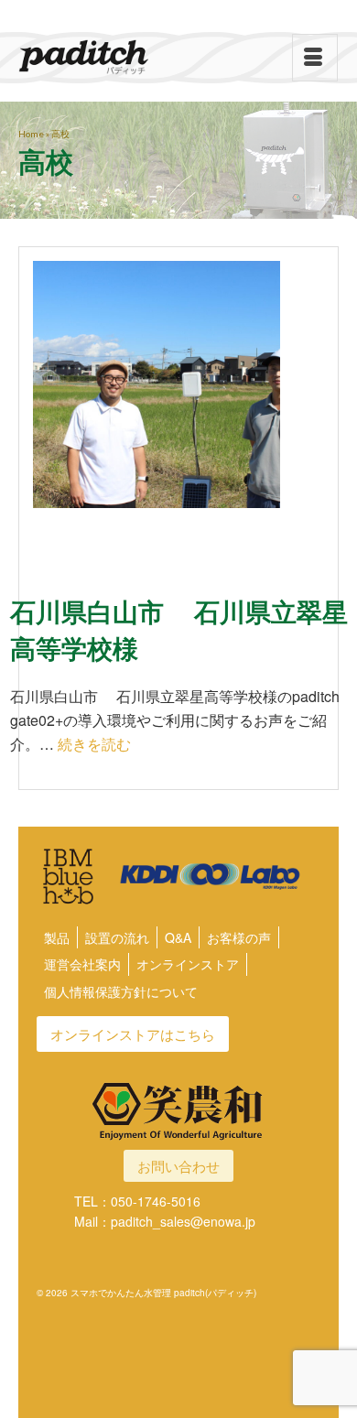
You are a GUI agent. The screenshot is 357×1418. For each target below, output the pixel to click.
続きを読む (94, 743)
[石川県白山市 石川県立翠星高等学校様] (178, 406)
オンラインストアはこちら (132, 1034)
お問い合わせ (178, 1165)
